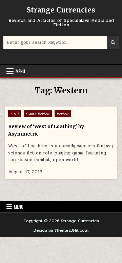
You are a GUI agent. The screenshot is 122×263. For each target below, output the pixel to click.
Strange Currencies (61, 10)
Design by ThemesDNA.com (61, 230)
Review (63, 113)
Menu (20, 71)
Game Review (38, 113)
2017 (14, 113)
